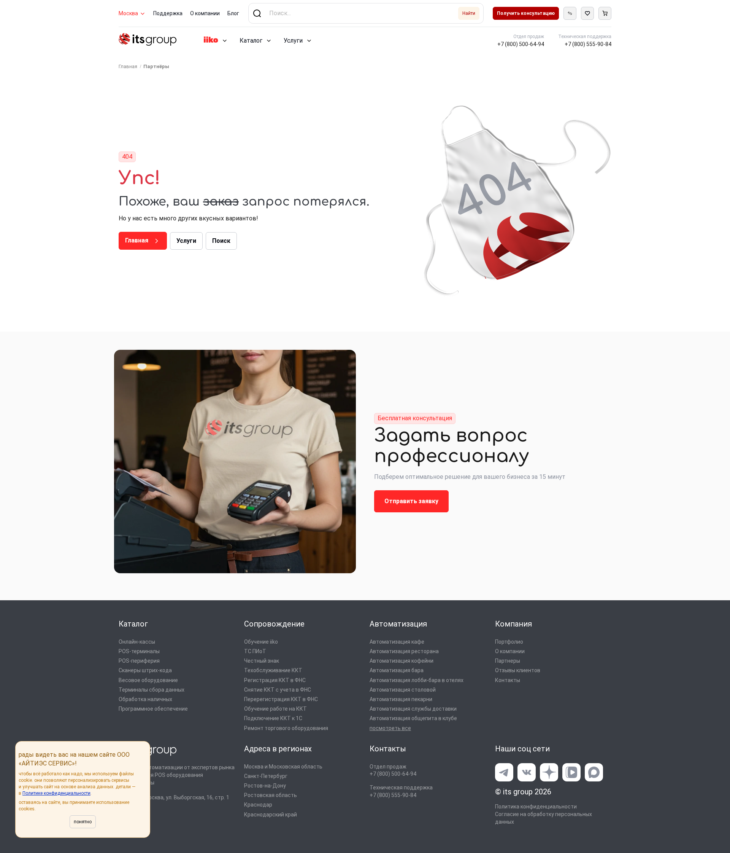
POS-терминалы (139, 651)
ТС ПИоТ (255, 651)
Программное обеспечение (153, 709)
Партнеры (507, 661)
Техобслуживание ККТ (273, 670)
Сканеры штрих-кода (145, 670)
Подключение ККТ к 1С (273, 718)
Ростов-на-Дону (265, 786)
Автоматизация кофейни (401, 661)
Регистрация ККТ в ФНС (275, 680)
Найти (468, 13)
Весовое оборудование (148, 680)
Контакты (507, 680)
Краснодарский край (270, 815)
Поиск (221, 240)
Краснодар (258, 805)
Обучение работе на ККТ (275, 709)
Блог (233, 13)
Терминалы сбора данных (151, 690)
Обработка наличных (145, 699)
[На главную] (147, 40)
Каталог (251, 40)
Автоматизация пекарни (401, 699)
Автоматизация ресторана (404, 651)
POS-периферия (139, 661)
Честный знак (261, 661)
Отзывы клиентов (517, 670)
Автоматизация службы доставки (413, 709)
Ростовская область (270, 795)
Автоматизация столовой (403, 690)
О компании (205, 13)
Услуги (293, 40)
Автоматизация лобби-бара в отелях (416, 680)
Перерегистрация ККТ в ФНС (281, 699)
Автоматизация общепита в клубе (413, 718)
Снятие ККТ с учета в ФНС (277, 690)
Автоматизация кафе (397, 642)
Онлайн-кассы (137, 642)
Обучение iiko (261, 642)
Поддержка (167, 13)
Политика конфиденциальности (536, 807)
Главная (137, 240)
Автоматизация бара (397, 670)
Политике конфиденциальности (56, 793)
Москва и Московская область (283, 767)
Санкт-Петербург (265, 776)
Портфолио (509, 642)
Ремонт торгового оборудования (286, 728)
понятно (83, 821)
